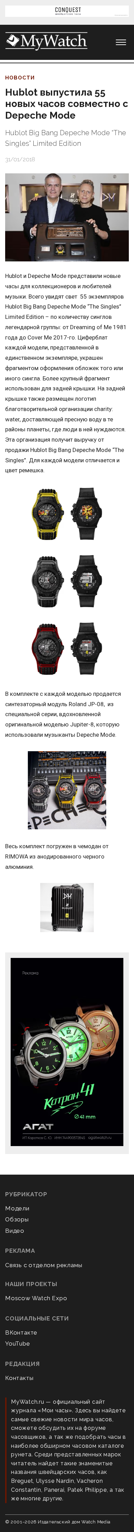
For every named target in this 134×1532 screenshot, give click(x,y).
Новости (20, 78)
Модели (17, 1208)
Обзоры (17, 1219)
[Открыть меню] (121, 42)
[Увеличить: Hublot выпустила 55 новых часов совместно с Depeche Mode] (67, 217)
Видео (14, 1230)
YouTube (17, 1343)
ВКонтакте (21, 1332)
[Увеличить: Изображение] (67, 515)
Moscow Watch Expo (36, 1298)
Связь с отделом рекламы (43, 1265)
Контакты (19, 1377)
